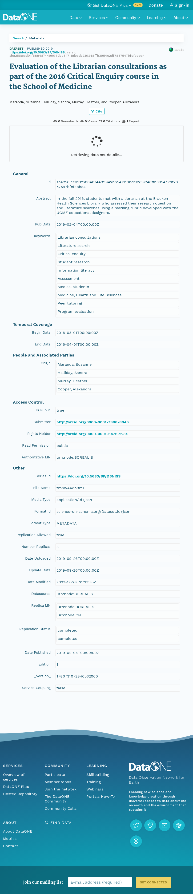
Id (49, 182)
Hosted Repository (20, 794)
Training (93, 782)
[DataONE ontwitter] (136, 825)
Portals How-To (100, 796)
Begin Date (41, 332)
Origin (46, 363)
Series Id (43, 476)
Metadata (36, 38)
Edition (45, 664)
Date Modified (39, 582)
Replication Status (35, 629)
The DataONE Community (57, 798)
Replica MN (41, 605)
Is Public (43, 410)
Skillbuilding (97, 774)
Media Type (41, 499)
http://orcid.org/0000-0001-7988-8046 (92, 422)
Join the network (61, 789)
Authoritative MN (36, 457)
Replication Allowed (33, 535)
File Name (42, 488)
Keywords (42, 236)
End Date (43, 344)
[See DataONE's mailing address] (136, 841)
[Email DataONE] (164, 825)
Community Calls (60, 808)
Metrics (9, 838)
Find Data (60, 822)
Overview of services (13, 777)
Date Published (38, 652)
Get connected (153, 882)
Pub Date (43, 224)
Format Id (42, 511)
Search (18, 38)
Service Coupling (36, 688)
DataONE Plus (16, 786)
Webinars (94, 789)
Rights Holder (39, 434)
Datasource (41, 594)
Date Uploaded (38, 558)
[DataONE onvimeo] (150, 825)
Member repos (58, 782)
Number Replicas (36, 547)
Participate (55, 774)
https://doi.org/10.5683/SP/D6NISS (37, 52)
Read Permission (36, 445)
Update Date (40, 570)
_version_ (42, 676)
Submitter (42, 422)
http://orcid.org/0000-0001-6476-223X (92, 434)
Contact (10, 846)
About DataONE (17, 831)
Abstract (43, 198)
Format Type (40, 523)
